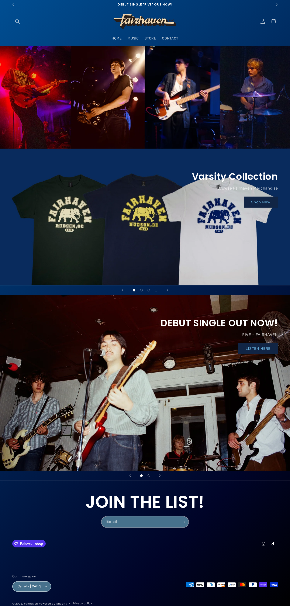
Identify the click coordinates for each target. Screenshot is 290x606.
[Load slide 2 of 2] (148, 475)
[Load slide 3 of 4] (148, 290)
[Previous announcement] (13, 4)
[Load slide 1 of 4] (134, 290)
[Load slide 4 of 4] (156, 290)
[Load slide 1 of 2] (141, 475)
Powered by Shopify (53, 603)
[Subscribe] (183, 522)
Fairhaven (31, 603)
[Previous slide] (122, 290)
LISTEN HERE (257, 348)
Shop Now (260, 202)
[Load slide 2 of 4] (141, 290)
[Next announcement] (277, 4)
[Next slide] (167, 290)
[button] (17, 21)
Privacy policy (82, 603)
